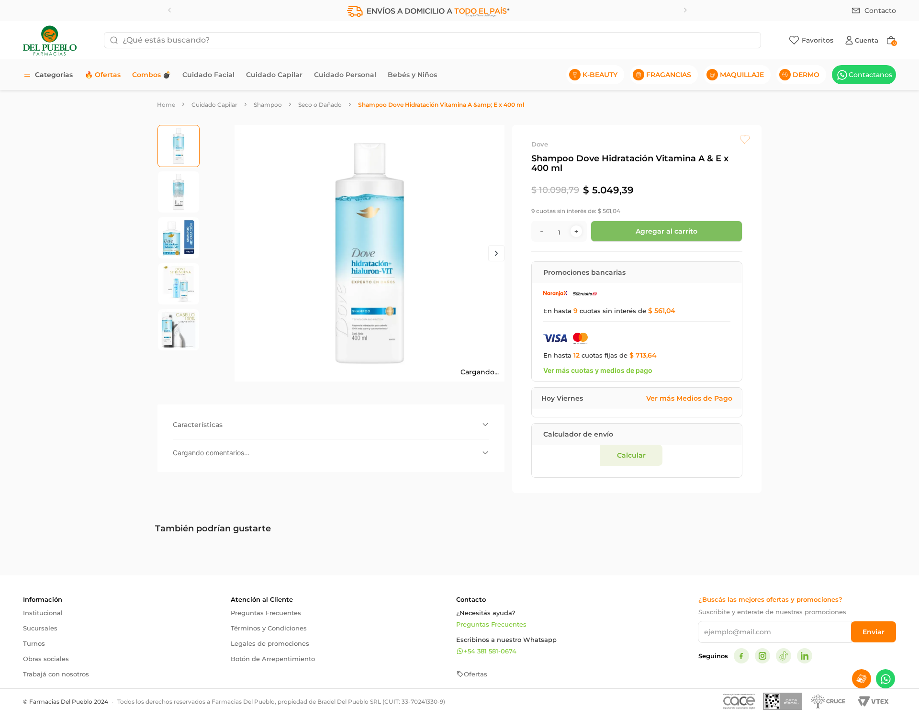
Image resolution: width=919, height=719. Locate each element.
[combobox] (432, 40)
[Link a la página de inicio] (166, 105)
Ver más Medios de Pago (689, 406)
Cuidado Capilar (214, 104)
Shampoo (268, 104)
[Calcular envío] (699, 546)
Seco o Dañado (320, 104)
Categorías (54, 74)
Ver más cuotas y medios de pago (597, 378)
